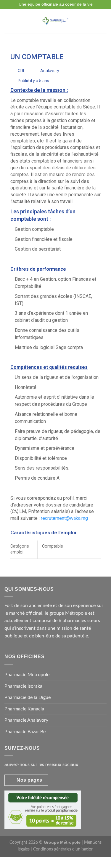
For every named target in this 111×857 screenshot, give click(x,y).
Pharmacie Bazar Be (25, 731)
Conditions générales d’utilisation (63, 849)
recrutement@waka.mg (64, 518)
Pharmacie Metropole (26, 674)
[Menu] (8, 21)
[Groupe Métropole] (55, 21)
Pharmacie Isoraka (23, 686)
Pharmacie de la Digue (27, 697)
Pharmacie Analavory (26, 720)
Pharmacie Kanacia (24, 709)
